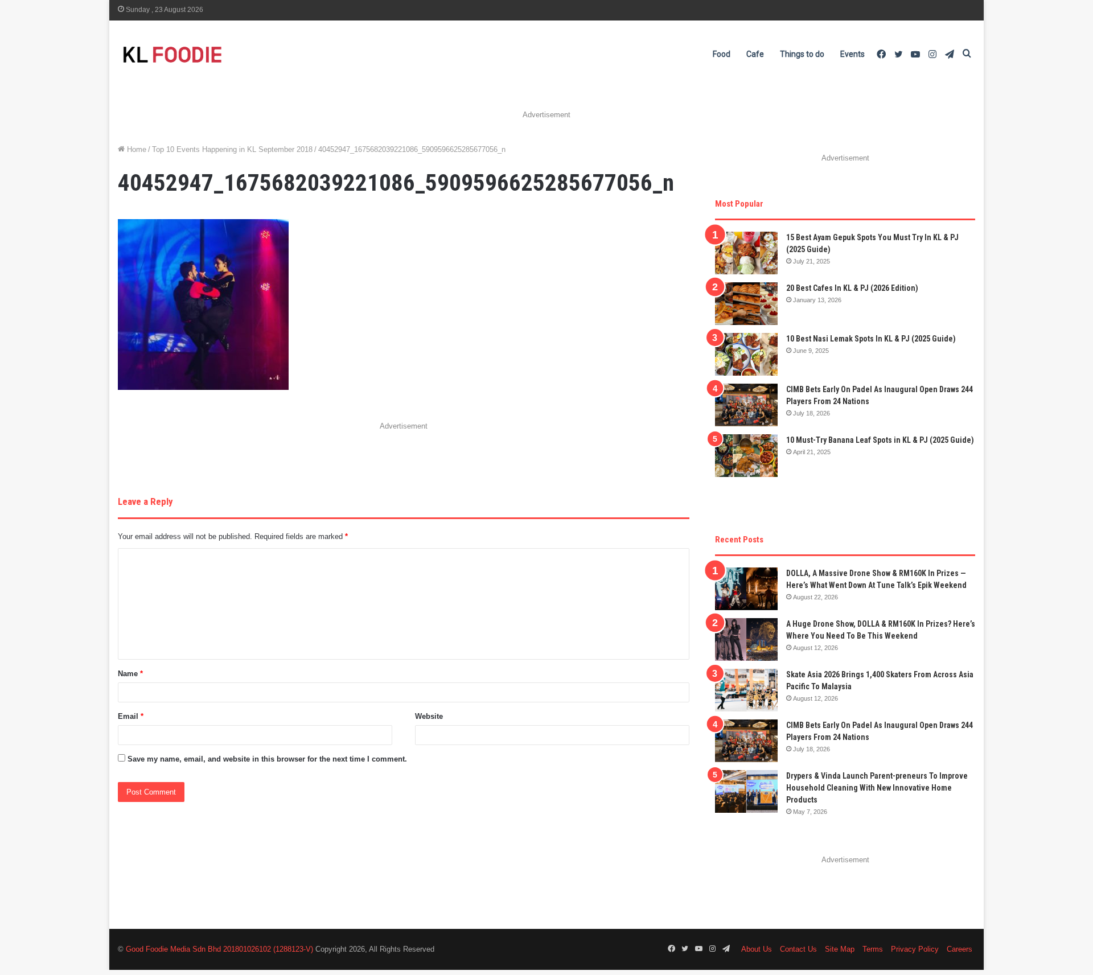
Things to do (802, 54)
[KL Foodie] (217, 54)
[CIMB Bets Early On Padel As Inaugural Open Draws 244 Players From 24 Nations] (746, 405)
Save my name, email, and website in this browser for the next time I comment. (267, 759)
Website (429, 716)
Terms (872, 949)
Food (721, 54)
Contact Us (798, 949)
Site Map (839, 949)
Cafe (755, 54)
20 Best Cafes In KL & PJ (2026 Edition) (852, 288)
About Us (756, 949)
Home (135, 149)
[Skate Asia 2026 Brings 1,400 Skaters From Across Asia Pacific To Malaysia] (746, 690)
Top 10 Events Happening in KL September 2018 (232, 149)
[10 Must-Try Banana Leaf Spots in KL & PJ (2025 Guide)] (746, 455)
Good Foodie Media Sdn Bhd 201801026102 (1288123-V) (219, 949)
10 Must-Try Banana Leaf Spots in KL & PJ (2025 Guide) (880, 440)
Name (130, 673)
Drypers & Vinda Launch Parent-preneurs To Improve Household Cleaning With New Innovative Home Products (877, 787)
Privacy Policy (915, 949)
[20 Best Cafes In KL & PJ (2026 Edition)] (746, 303)
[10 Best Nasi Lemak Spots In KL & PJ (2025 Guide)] (746, 354)
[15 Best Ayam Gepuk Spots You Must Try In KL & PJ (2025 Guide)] (746, 253)
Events (852, 54)
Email (130, 716)
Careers (959, 949)
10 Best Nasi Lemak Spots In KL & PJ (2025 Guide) (871, 338)
